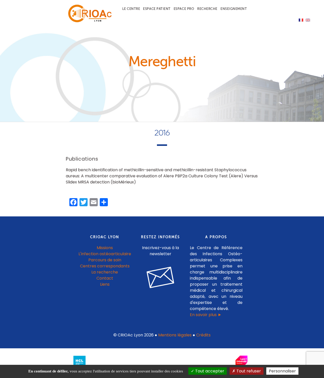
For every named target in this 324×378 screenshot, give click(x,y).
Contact (104, 278)
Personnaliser (282, 371)
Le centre (131, 9)
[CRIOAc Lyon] (89, 21)
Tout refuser (248, 371)
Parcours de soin (104, 260)
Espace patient (156, 9)
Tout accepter (209, 371)
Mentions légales (175, 335)
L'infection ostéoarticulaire (104, 254)
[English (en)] (308, 20)
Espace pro (184, 9)
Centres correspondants (105, 266)
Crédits (203, 335)
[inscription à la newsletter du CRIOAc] (160, 292)
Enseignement (233, 9)
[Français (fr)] (301, 20)
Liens (105, 284)
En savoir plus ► (206, 315)
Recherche (207, 9)
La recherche (104, 272)
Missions (105, 248)
